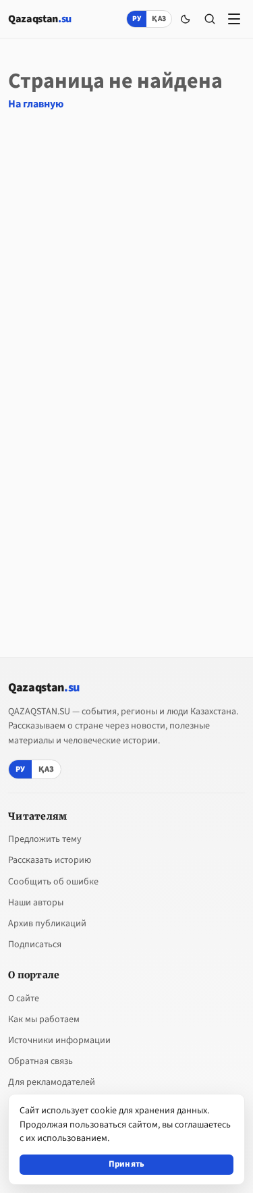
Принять (127, 1164)
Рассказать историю (49, 860)
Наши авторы (35, 902)
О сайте (23, 998)
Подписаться (34, 944)
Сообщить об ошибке (53, 882)
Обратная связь (40, 1061)
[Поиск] (210, 19)
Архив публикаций (47, 923)
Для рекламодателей (51, 1082)
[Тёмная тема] (185, 19)
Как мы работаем (44, 1019)
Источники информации (59, 1040)
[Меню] (234, 19)
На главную (35, 104)
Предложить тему (45, 839)
